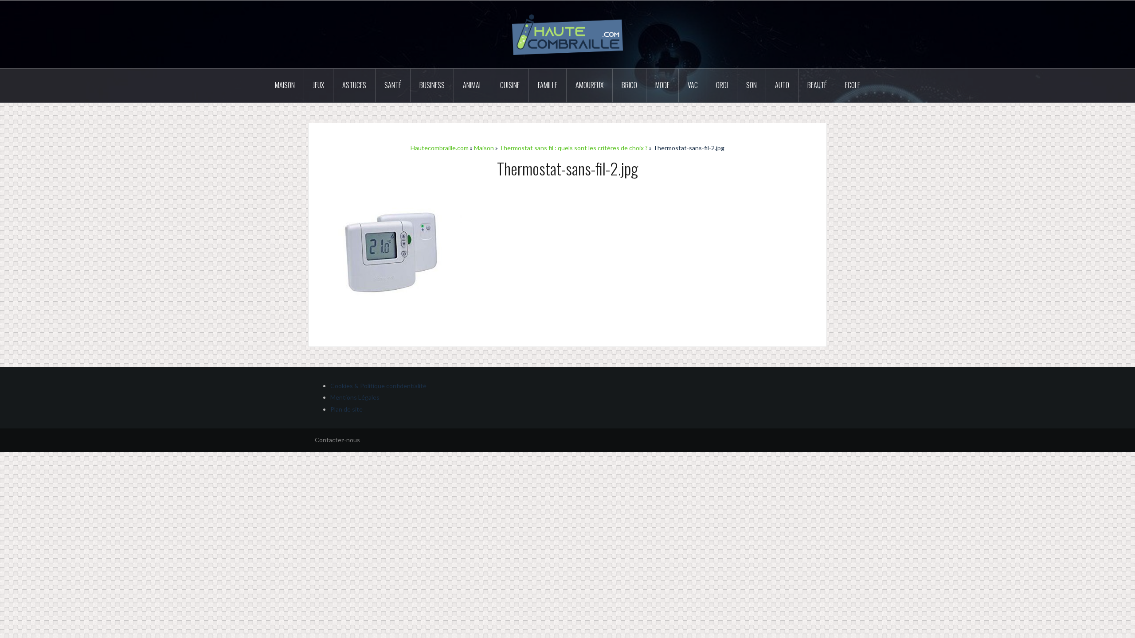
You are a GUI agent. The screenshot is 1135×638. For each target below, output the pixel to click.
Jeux (318, 85)
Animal (472, 85)
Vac (693, 85)
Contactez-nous (337, 439)
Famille (547, 85)
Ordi (722, 85)
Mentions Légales (355, 397)
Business (432, 85)
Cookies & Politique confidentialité (378, 385)
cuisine (510, 85)
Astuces (354, 85)
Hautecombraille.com (440, 148)
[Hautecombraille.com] (567, 34)
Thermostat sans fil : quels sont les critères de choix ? (573, 148)
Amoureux (589, 85)
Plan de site (346, 409)
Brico (629, 85)
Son (751, 85)
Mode (662, 85)
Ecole (852, 85)
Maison (285, 85)
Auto (782, 85)
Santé (392, 85)
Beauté (817, 85)
